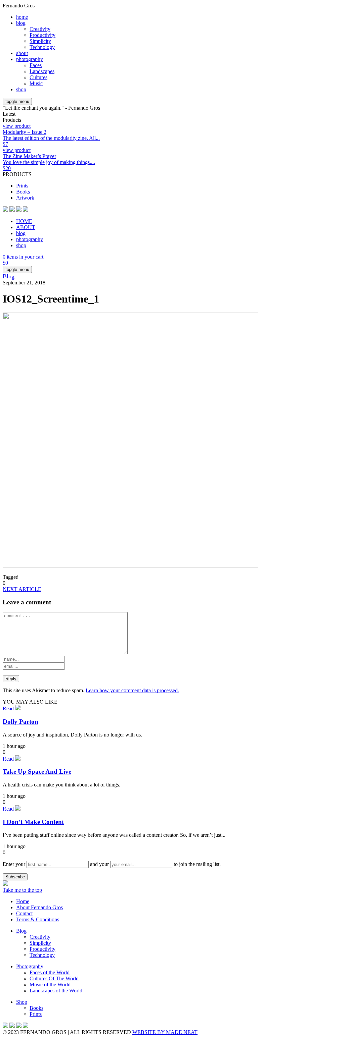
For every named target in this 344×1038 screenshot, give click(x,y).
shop (21, 89)
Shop (21, 1002)
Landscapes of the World (56, 990)
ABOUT (25, 227)
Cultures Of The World (54, 978)
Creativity (40, 29)
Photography (29, 966)
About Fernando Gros (39, 907)
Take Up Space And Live (37, 771)
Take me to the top (22, 890)
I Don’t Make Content (33, 821)
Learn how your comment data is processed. (132, 690)
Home (22, 901)
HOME (24, 221)
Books (23, 192)
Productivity (42, 35)
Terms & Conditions (37, 919)
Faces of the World (50, 972)
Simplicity (40, 41)
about (22, 53)
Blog (8, 276)
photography (29, 59)
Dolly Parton (20, 721)
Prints (22, 185)
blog (21, 23)
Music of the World (50, 984)
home (22, 17)
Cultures (38, 77)
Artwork (25, 198)
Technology (42, 47)
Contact (24, 913)
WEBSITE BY (165, 1032)
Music (36, 83)
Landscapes (42, 71)
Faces (36, 65)
